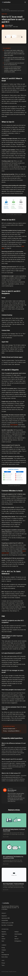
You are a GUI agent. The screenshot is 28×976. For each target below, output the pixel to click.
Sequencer (4, 915)
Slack (3, 941)
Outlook (3, 938)
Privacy (3, 963)
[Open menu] (25, 2)
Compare (4, 950)
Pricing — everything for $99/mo (11, 731)
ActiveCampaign (18, 934)
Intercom (16, 938)
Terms (3, 965)
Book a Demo (5, 956)
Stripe (3, 936)
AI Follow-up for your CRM (7, 922)
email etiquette (14, 424)
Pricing (3, 947)
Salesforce (4, 934)
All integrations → (18, 941)
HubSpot (16, 931)
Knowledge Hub (5, 954)
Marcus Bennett (9, 25)
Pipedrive (4, 931)
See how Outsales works (9, 728)
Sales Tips (7, 9)
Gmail (16, 936)
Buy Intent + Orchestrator (7, 925)
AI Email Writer (5, 920)
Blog (2, 9)
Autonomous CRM (6, 918)
